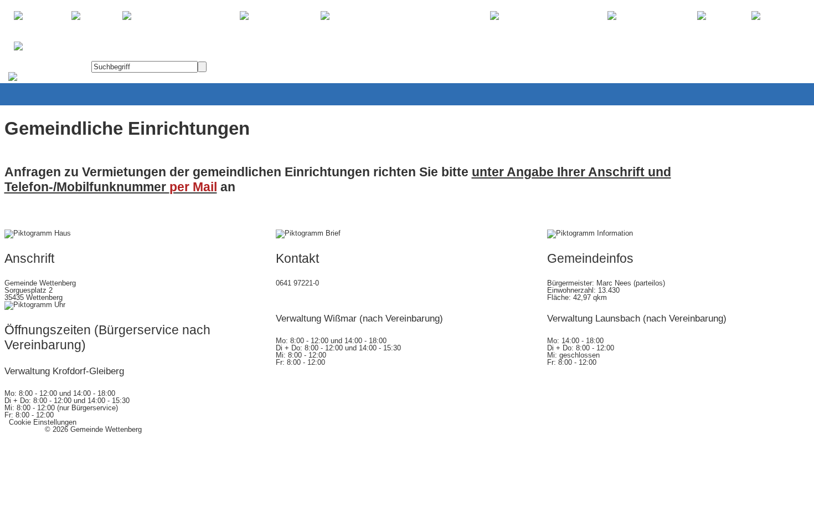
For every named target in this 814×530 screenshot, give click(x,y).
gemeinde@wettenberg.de (317, 297)
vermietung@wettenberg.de (322, 187)
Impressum (22, 429)
